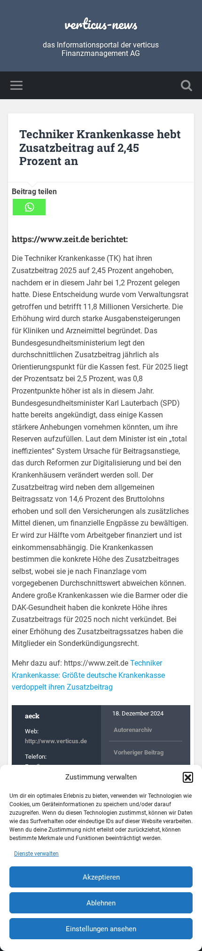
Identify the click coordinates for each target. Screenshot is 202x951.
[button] (188, 777)
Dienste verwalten (36, 853)
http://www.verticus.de (56, 741)
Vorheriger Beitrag (138, 752)
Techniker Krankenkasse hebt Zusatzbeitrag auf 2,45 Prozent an (100, 147)
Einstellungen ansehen (101, 929)
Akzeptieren (101, 877)
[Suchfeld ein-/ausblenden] (186, 85)
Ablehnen (101, 903)
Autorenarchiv (133, 729)
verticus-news (100, 23)
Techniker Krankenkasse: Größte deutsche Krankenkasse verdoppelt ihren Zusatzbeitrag (88, 675)
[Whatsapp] (29, 207)
